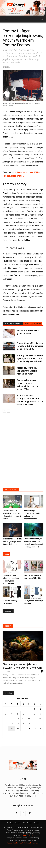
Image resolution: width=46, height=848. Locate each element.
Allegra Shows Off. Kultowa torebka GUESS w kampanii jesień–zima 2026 (30, 346)
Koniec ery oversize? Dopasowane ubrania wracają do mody (27, 370)
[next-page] (8, 411)
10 (5, 718)
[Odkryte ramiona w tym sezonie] (34, 592)
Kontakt (36, 823)
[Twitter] (29, 813)
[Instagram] (23, 813)
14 (29, 718)
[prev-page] (4, 411)
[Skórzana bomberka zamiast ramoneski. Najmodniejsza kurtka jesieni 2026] (9, 383)
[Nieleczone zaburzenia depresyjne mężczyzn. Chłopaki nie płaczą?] (12, 530)
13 (23, 718)
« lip (4, 737)
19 (18, 723)
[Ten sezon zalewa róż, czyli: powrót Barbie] (34, 566)
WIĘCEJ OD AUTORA (33, 324)
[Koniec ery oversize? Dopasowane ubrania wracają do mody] (9, 370)
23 (40, 723)
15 (34, 718)
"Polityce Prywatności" (31, 843)
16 (40, 718)
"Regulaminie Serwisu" (15, 843)
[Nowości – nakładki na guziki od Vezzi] (9, 333)
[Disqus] (23, 451)
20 (23, 723)
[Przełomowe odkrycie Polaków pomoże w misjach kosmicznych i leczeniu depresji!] (34, 529)
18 (12, 723)
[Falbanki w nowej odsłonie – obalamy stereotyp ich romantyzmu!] (12, 566)
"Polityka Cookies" (26, 835)
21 (29, 723)
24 (5, 728)
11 (12, 718)
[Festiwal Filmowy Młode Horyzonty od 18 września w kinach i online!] (12, 501)
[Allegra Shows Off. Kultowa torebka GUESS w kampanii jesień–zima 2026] (9, 346)
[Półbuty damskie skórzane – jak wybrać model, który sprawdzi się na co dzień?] (9, 358)
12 (18, 718)
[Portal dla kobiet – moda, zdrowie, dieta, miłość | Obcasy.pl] (23, 8)
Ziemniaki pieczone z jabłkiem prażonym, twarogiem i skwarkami (22, 666)
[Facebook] (16, 813)
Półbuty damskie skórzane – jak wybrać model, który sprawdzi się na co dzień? (30, 358)
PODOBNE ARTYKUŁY (12, 324)
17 (5, 723)
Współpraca (27, 823)
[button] (6, 19)
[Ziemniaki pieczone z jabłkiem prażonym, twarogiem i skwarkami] (23, 646)
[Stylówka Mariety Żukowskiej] (12, 591)
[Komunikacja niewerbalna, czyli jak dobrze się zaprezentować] (34, 501)
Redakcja (10, 823)
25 (12, 728)
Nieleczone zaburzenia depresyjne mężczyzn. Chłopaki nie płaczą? (12, 541)
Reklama (18, 823)
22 (34, 723)
